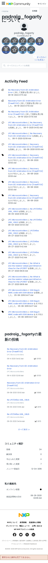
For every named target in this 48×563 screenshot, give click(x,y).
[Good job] (6, 50)
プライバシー (6, 540)
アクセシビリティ (16, 544)
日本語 (34, 11)
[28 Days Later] (23, 50)
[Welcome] (14, 50)
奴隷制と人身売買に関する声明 (36, 540)
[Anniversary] (31, 50)
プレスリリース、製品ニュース (18, 526)
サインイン (42, 4)
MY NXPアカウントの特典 (24, 529)
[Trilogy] (23, 41)
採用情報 (23, 522)
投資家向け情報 (35, 522)
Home (5, 11)
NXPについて (12, 522)
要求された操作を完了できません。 (17, 557)
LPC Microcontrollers (17, 122)
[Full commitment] (31, 41)
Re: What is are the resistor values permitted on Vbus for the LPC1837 (24, 266)
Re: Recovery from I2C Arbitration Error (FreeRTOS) (23, 113)
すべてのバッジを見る (40, 58)
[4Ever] (14, 41)
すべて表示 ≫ (24, 429)
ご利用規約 (14, 540)
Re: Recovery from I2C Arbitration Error (23, 91)
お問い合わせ (37, 526)
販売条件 (22, 540)
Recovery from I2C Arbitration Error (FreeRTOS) (24, 102)
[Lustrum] (6, 41)
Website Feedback (30, 544)
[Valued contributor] (39, 41)
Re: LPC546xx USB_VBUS (18, 400)
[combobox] (24, 65)
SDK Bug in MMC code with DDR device (23, 291)
